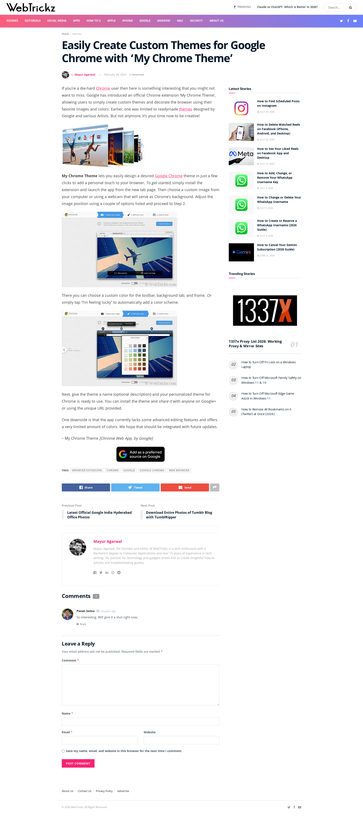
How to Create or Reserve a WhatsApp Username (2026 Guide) (277, 226)
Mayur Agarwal (85, 74)
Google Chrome (169, 175)
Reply (83, 624)
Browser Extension (87, 470)
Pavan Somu (85, 611)
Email (67, 732)
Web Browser (179, 470)
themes (185, 109)
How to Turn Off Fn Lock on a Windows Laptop (268, 365)
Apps (76, 21)
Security (196, 21)
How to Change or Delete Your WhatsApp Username (279, 200)
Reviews (12, 21)
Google (144, 21)
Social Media (56, 21)
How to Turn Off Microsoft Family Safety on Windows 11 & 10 (271, 380)
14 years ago (108, 611)
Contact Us (84, 791)
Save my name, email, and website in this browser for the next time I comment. (124, 751)
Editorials (33, 21)
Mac (180, 21)
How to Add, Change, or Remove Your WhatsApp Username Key (274, 178)
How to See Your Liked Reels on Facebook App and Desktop (278, 154)
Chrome (103, 88)
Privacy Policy (104, 791)
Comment (70, 660)
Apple (111, 21)
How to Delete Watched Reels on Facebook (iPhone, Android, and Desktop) (278, 129)
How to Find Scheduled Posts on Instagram (278, 104)
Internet (77, 34)
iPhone (127, 21)
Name (67, 713)
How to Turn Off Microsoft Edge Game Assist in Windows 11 (267, 396)
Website (149, 732)
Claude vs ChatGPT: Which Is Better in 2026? (287, 7)
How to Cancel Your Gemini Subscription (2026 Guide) (277, 247)
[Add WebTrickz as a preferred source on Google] (140, 453)
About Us (216, 21)
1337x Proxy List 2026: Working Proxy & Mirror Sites (255, 344)
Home (65, 34)
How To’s (94, 21)
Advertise (123, 791)
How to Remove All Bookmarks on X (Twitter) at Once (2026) (266, 412)
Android (163, 21)
